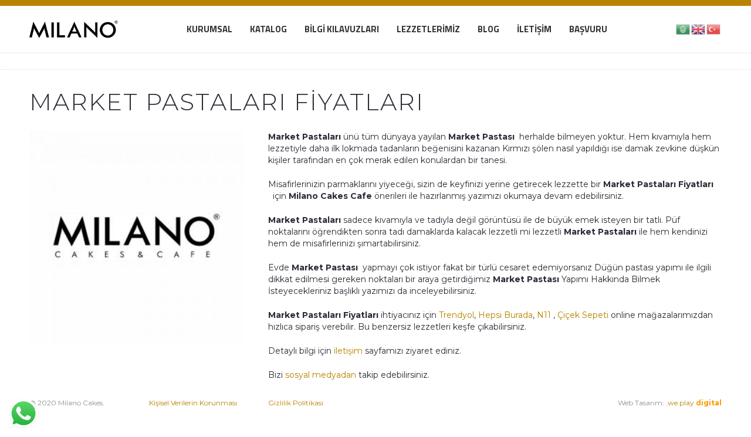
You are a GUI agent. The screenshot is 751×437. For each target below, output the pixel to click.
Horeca (526, 414)
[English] (698, 28)
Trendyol (456, 315)
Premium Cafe (413, 414)
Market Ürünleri (479, 414)
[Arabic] (683, 28)
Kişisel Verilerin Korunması (193, 402)
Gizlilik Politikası (295, 402)
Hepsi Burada (505, 315)
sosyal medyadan (320, 375)
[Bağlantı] (73, 29)
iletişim (347, 350)
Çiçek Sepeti (582, 315)
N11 (544, 315)
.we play (694, 402)
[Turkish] (714, 28)
